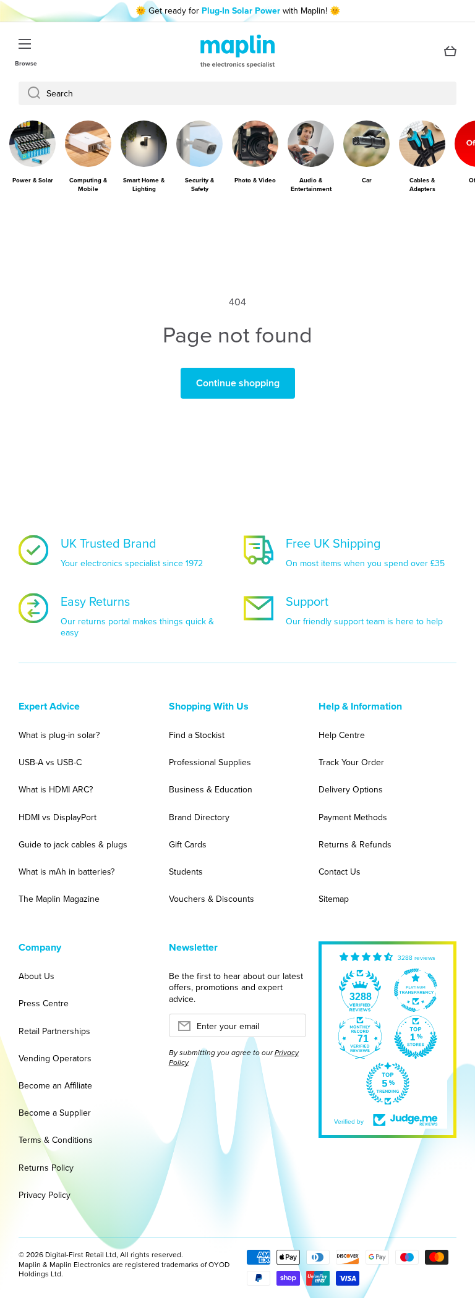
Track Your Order (351, 762)
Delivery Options (351, 789)
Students (186, 871)
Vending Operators (55, 1058)
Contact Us (340, 871)
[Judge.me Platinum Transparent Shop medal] (415, 990)
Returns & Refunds (355, 844)
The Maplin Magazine (59, 898)
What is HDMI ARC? (56, 789)
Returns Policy (46, 1167)
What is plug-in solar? (59, 735)
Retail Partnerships (54, 1031)
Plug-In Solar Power (241, 10)
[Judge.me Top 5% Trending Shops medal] (387, 1083)
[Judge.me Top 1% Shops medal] (415, 1037)
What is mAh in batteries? (66, 871)
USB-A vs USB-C (50, 762)
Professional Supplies (210, 762)
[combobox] (237, 93)
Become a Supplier (55, 1112)
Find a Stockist (197, 735)
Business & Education (210, 789)
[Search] (29, 93)
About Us (36, 976)
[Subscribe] (290, 1029)
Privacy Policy (45, 1194)
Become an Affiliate (55, 1085)
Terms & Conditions (56, 1140)
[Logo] (237, 51)
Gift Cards (188, 844)
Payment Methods (353, 817)
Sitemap (334, 898)
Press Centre (44, 1003)
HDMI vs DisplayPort (57, 817)
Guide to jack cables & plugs (73, 844)
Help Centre (342, 735)
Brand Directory (199, 817)
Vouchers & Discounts (211, 898)
